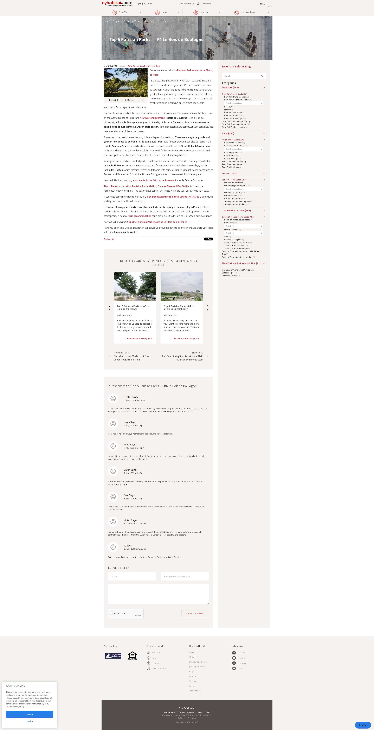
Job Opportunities (197, 666)
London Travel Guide (231, 179)
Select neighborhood (234, 103)
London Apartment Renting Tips (236, 201)
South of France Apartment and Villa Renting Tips (241, 253)
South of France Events (234, 245)
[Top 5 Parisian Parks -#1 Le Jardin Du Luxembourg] (182, 286)
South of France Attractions (236, 242)
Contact (192, 676)
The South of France (233, 210)
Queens (227, 109)
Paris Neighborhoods (233, 145)
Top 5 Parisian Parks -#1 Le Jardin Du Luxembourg (178, 307)
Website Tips (227, 272)
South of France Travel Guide (235, 216)
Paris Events (229, 155)
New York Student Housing (233, 127)
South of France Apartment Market (237, 257)
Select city (230, 226)
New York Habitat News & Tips (239, 263)
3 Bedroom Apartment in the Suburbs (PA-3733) (173, 197)
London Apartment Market (233, 204)
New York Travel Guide (232, 93)
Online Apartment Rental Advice (236, 269)
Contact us (206, 3)
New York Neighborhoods (235, 99)
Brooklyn (228, 106)
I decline (29, 721)
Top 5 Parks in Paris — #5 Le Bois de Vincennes (133, 307)
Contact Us (109, 238)
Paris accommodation (139, 216)
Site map (193, 681)
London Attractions (232, 192)
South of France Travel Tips (236, 248)
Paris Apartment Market (232, 164)
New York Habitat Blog (236, 66)
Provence (228, 222)
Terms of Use (195, 690)
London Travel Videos (233, 182)
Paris (164, 12)
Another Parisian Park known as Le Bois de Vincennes (158, 222)
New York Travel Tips (233, 118)
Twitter (241, 668)
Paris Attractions (135, 65)
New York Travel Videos (234, 96)
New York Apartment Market (234, 124)
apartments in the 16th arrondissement (154, 180)
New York (124, 12)
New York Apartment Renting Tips (236, 121)
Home (107, 21)
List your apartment (185, 3)
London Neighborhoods (234, 185)
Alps (226, 236)
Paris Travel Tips (152, 65)
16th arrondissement (153, 118)
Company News (229, 275)
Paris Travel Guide (230, 139)
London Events (230, 195)
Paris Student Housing (231, 167)
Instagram (242, 663)
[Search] (262, 76)
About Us (193, 656)
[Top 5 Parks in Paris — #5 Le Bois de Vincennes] (135, 286)
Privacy (192, 685)
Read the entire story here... (140, 338)
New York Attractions (233, 112)
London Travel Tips (232, 198)
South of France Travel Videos (237, 219)
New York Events (231, 115)
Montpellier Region (232, 239)
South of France (249, 12)
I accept (29, 714)
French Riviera (230, 229)
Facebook (242, 652)
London (204, 12)
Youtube (241, 657)
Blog (115, 21)
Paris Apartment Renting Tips (234, 161)
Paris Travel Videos (232, 142)
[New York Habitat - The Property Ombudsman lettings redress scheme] (113, 657)
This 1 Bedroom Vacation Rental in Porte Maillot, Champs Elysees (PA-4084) (145, 186)
